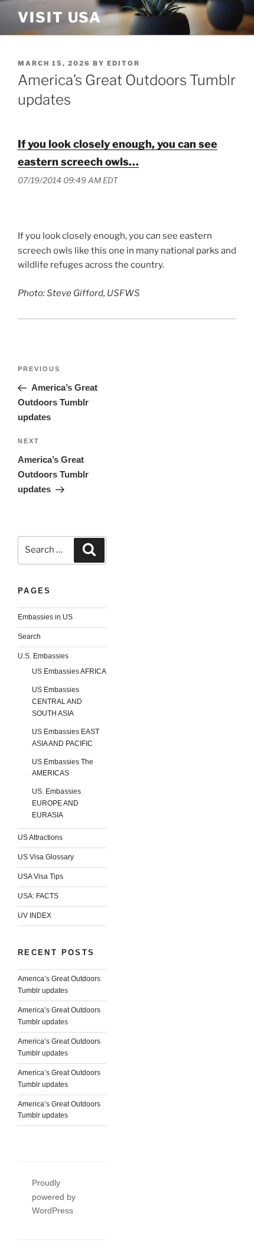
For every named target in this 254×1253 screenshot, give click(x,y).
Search (29, 636)
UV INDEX (34, 915)
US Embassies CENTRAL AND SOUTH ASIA (57, 702)
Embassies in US (45, 617)
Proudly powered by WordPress (54, 1196)
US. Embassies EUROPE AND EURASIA (56, 803)
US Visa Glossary (46, 857)
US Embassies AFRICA (69, 671)
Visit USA (60, 17)
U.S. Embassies (43, 656)
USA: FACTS (38, 896)
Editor (123, 63)
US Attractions (40, 837)
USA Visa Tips (40, 876)
